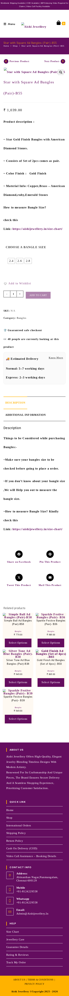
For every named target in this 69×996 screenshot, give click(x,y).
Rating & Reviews (17, 954)
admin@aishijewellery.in (32, 913)
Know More (56, 357)
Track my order (16, 962)
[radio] (11, 261)
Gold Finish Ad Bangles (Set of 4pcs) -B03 (51, 662)
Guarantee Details (17, 947)
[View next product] (63, 61)
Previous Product (19, 61)
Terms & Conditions (41, 979)
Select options (18, 642)
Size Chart (12, 931)
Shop (9, 817)
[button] (61, 72)
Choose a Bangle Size (26, 247)
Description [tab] (15, 402)
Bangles (21, 318)
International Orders (18, 825)
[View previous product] (6, 61)
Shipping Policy (16, 833)
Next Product (51, 61)
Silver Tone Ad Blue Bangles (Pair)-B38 (18, 662)
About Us (19, 979)
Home (10, 810)
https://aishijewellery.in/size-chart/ (38, 228)
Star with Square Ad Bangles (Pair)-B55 (43, 46)
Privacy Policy (34, 984)
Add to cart (38, 295)
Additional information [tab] (25, 414)
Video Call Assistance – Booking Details (31, 856)
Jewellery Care (15, 939)
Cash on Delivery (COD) (21, 848)
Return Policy (14, 840)
